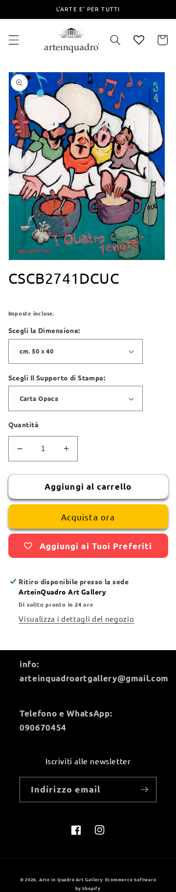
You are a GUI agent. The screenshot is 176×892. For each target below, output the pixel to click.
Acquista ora (88, 517)
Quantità (23, 424)
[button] (13, 40)
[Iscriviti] (144, 789)
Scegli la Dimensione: (44, 330)
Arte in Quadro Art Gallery (71, 879)
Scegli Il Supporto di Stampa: (57, 377)
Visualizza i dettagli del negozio (76, 618)
